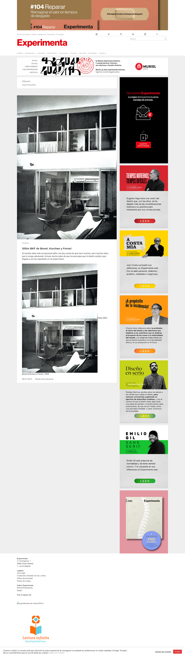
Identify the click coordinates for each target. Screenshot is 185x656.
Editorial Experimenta (25, 588)
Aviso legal (21, 573)
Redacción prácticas (44, 379)
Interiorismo (52, 53)
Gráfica (20, 53)
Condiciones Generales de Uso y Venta (31, 576)
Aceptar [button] (177, 652)
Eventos (73, 53)
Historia (25, 243)
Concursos (63, 53)
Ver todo (82, 53)
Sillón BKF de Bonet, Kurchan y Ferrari (46, 248)
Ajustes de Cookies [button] (163, 652)
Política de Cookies (56, 653)
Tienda (102, 53)
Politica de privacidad (25, 578)
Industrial (41, 53)
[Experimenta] (42, 43)
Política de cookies (24, 581)
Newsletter (92, 53)
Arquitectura (30, 53)
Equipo (19, 590)
